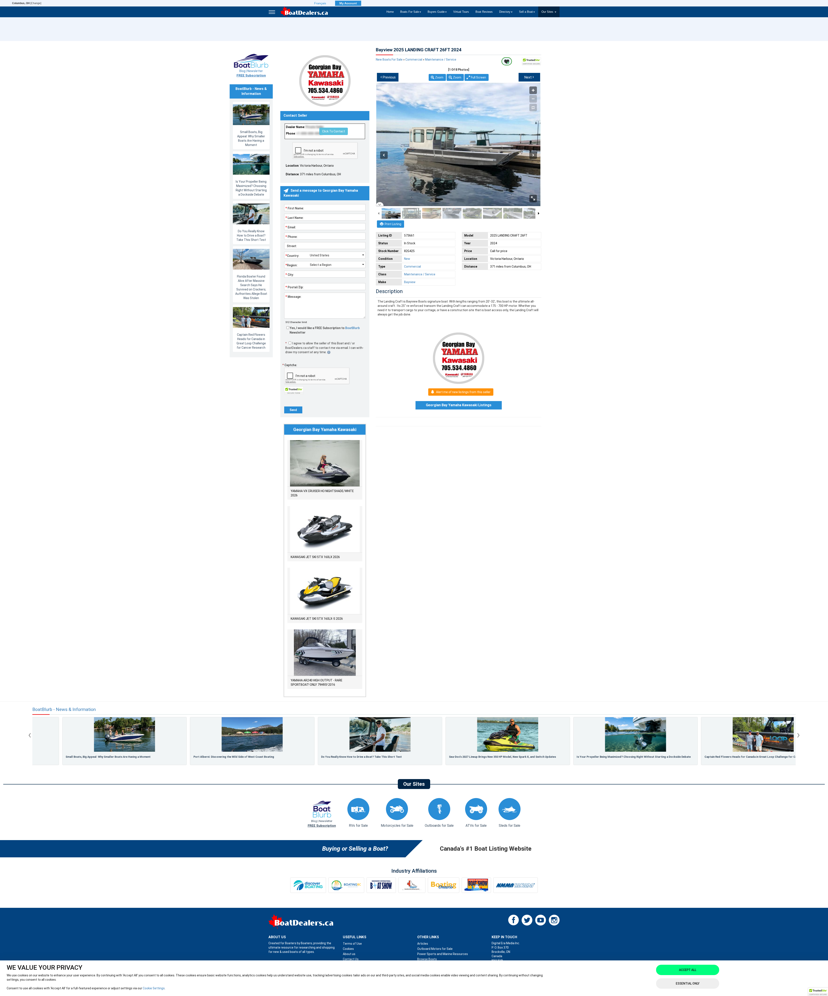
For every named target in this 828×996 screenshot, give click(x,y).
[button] (818, 992)
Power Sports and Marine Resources (442, 954)
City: (289, 274)
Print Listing (393, 224)
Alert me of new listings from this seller (463, 392)
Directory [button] (504, 11)
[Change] (26, 3)
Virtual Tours (461, 11)
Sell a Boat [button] (526, 11)
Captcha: (289, 365)
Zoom (439, 77)
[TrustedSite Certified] (531, 61)
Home (390, 11)
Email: (290, 227)
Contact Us (351, 959)
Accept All (687, 970)
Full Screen (478, 77)
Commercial (413, 59)
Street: (291, 246)
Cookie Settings (154, 988)
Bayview (410, 282)
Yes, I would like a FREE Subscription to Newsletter (324, 330)
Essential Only (687, 983)
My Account (348, 3)
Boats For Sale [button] (409, 11)
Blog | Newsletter (251, 73)
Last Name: (294, 217)
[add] (507, 61)
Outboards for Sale (439, 825)
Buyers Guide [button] (436, 11)
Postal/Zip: (294, 287)
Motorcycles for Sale (397, 825)
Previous (388, 77)
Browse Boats (427, 959)
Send (293, 410)
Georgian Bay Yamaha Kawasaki (324, 429)
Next (529, 77)
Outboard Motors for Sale (435, 949)
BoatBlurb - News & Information (64, 709)
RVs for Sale (358, 825)
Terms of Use (352, 943)
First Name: (294, 208)
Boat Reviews (484, 11)
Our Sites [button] (547, 11)
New (407, 258)
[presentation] (29, 734)
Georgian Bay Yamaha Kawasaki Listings (458, 405)
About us (349, 954)
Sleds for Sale (509, 825)
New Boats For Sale (389, 59)
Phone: (291, 236)
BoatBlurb (352, 328)
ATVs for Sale (476, 825)
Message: (293, 296)
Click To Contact (333, 131)
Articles (422, 943)
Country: (292, 255)
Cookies (348, 949)
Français (320, 3)
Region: (291, 265)
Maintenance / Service (440, 59)
